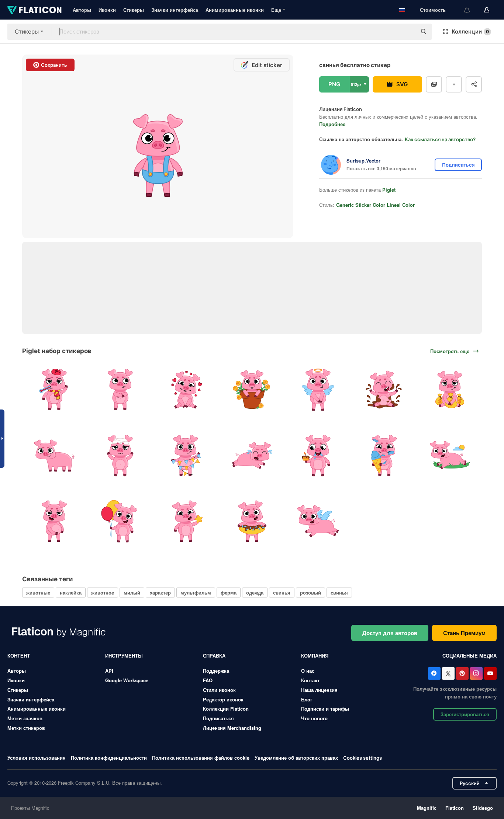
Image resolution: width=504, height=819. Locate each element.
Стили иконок (219, 689)
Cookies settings (362, 758)
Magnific (426, 807)
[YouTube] (490, 673)
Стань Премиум (464, 633)
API (109, 670)
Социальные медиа (469, 655)
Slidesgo (483, 807)
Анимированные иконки (235, 9)
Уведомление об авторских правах (296, 757)
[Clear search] (407, 32)
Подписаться (218, 718)
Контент (18, 655)
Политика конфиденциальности (109, 757)
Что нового (314, 718)
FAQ (208, 680)
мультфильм (195, 592)
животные (38, 592)
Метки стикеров (26, 727)
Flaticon (454, 807)
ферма (229, 592)
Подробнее (332, 124)
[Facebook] (434, 673)
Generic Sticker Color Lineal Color (375, 204)
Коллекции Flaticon (226, 708)
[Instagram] (476, 673)
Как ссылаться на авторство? (440, 139)
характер (160, 592)
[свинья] (54, 389)
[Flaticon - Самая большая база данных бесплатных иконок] (34, 10)
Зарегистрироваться (465, 714)
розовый (310, 592)
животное (102, 592)
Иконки (107, 9)
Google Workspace (126, 680)
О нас (307, 670)
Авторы (82, 9)
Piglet (389, 189)
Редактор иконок (223, 699)
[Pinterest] (462, 673)
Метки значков (24, 718)
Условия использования (36, 757)
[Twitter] (448, 673)
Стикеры (133, 9)
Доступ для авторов (389, 633)
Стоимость (433, 9)
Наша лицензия (319, 689)
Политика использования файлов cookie (200, 757)
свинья (281, 592)
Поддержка (216, 670)
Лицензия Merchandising (232, 727)
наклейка (71, 592)
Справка (214, 655)
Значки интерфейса (174, 9)
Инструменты (124, 655)
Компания (314, 655)
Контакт (310, 680)
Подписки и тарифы (325, 708)
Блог (306, 699)
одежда (254, 592)
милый (132, 592)
